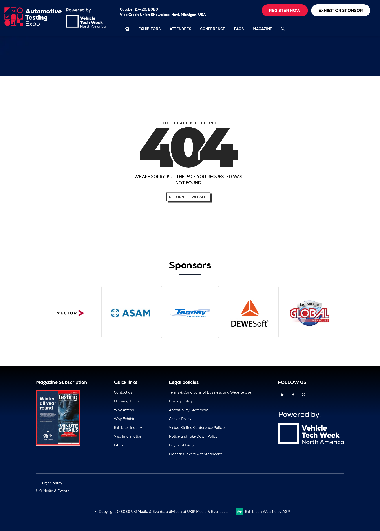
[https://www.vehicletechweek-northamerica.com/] (86, 26)
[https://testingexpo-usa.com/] (33, 26)
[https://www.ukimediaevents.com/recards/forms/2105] (58, 444)
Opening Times (126, 401)
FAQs (239, 29)
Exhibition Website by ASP (267, 511)
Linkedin (282, 394)
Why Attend (124, 410)
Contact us (123, 392)
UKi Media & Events (52, 491)
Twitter (303, 394)
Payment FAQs (181, 445)
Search (283, 29)
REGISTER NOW (285, 10)
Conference (212, 29)
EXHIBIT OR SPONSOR (340, 10)
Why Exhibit (124, 418)
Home (127, 29)
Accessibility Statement (188, 410)
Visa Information (128, 436)
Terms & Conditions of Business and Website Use (210, 392)
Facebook (293, 394)
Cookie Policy (180, 418)
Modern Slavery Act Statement (195, 454)
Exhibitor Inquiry (128, 427)
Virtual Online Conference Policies (197, 427)
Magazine (262, 29)
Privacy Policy (181, 401)
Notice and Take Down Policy (193, 436)
